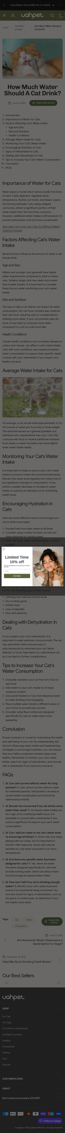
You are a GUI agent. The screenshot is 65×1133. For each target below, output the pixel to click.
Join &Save (17, 576)
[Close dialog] (3, 548)
